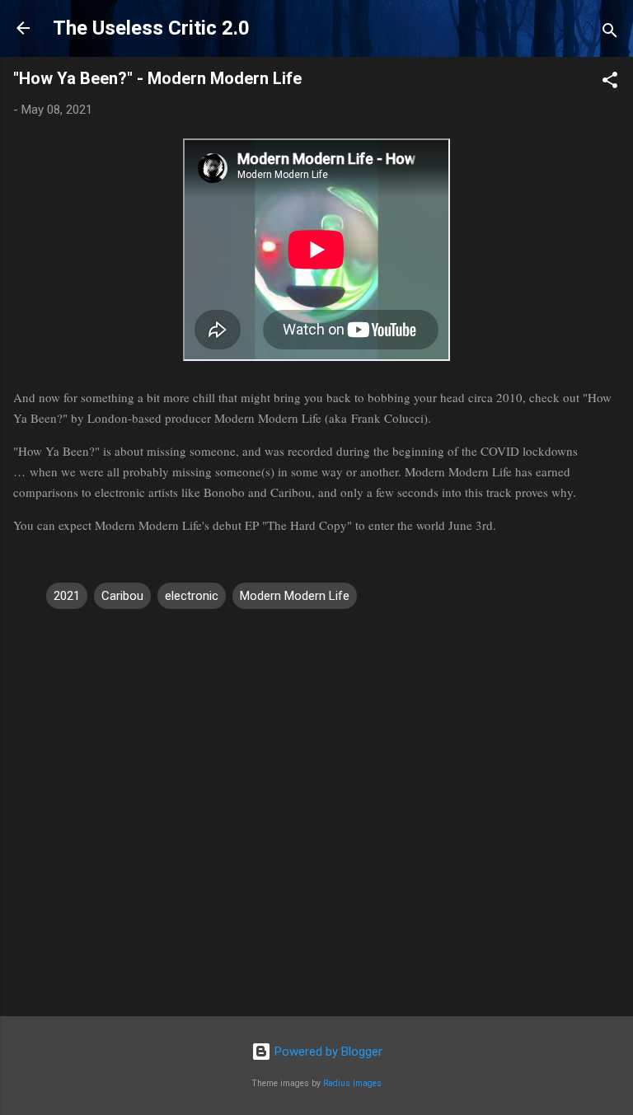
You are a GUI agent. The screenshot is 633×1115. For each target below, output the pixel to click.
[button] (610, 83)
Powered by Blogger (326, 1051)
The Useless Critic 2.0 (151, 28)
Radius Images (352, 1083)
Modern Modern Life (294, 595)
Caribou (122, 595)
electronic (191, 595)
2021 (67, 595)
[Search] (610, 33)
